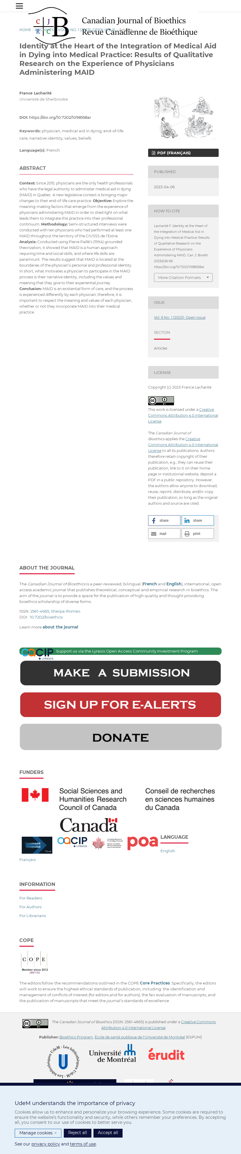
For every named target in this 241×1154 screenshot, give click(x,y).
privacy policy (45, 1144)
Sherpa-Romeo (65, 611)
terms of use (83, 1144)
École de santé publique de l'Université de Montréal (140, 1037)
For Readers (30, 898)
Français (27, 859)
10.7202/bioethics (46, 617)
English (167, 850)
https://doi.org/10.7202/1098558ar (60, 117)
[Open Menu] (19, 6)
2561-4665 (39, 611)
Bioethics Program (76, 1037)
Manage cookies (38, 1133)
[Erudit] (170, 1047)
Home (25, 30)
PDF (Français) (173, 152)
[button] (164, 520)
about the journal (60, 627)
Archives (44, 30)
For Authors (30, 906)
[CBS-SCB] (79, 1082)
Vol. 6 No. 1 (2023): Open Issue (87, 30)
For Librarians (32, 915)
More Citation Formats (179, 277)
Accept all (108, 1132)
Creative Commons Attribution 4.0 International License (183, 415)
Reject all (77, 1132)
